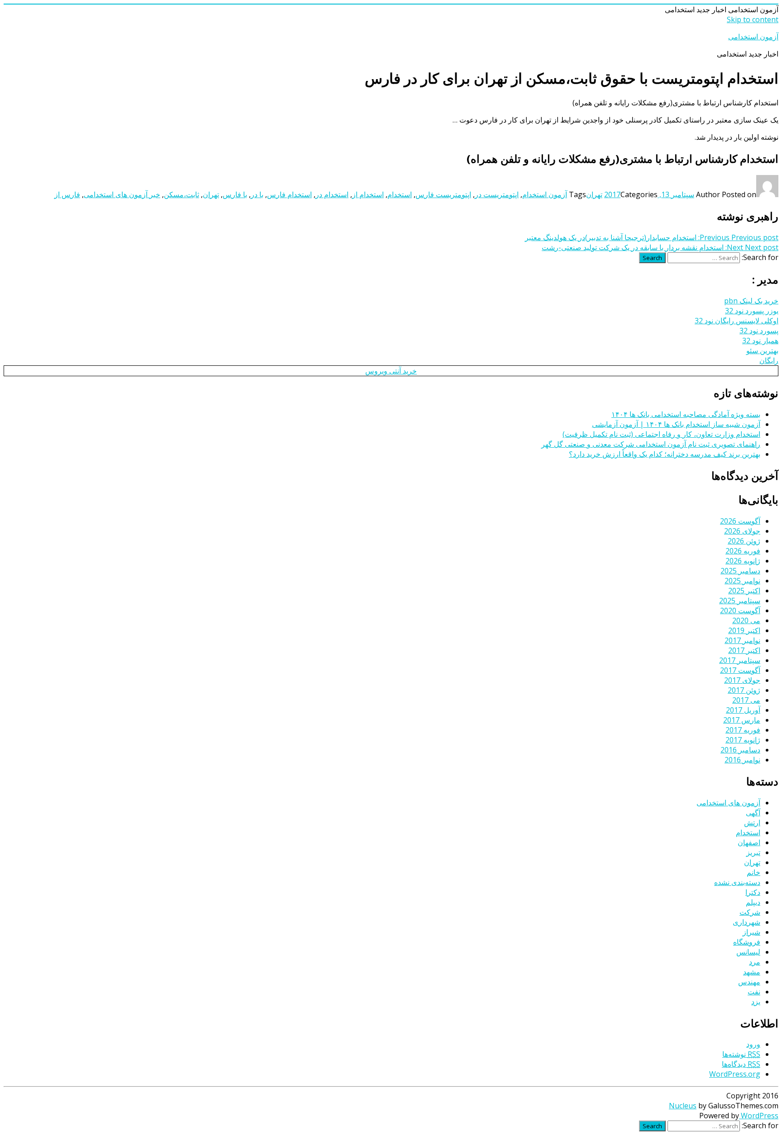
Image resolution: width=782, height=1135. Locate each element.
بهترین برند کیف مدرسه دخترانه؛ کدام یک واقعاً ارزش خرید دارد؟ (664, 454)
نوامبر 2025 (742, 581)
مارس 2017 (741, 720)
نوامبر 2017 (742, 640)
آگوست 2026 (740, 521)
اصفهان (749, 842)
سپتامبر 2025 (739, 600)
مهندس (749, 982)
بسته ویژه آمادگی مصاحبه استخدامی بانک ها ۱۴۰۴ (685, 414)
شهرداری (746, 922)
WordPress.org (734, 1074)
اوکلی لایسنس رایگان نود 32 (736, 321)
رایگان (768, 360)
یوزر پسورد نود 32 (751, 311)
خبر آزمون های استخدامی (122, 194)
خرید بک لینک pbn (751, 301)
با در (257, 194)
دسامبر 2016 (740, 750)
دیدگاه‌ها (741, 1064)
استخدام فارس (289, 194)
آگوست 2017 (740, 670)
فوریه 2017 (742, 730)
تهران (594, 194)
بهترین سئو (762, 350)
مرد (754, 962)
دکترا (752, 892)
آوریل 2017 (743, 710)
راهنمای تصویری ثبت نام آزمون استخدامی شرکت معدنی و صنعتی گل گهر (650, 444)
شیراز (751, 932)
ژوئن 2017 (744, 690)
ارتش (752, 823)
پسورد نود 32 (758, 331)
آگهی (753, 813)
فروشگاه (746, 942)
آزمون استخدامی (753, 37)
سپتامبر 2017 (739, 660)
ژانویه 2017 (742, 740)
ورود (753, 1044)
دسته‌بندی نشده (737, 882)
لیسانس (748, 952)
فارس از (67, 194)
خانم (753, 872)
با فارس (235, 194)
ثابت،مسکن (181, 194)
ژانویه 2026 (742, 561)
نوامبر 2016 (742, 760)
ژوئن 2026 (744, 541)
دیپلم (753, 902)
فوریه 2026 (742, 551)
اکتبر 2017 (744, 650)
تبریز (753, 852)
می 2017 (746, 700)
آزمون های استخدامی (728, 803)
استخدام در (331, 194)
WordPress (758, 1116)
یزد (755, 1002)
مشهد (751, 972)
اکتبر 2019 (744, 630)
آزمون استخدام (544, 194)
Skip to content (752, 19)
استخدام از (368, 194)
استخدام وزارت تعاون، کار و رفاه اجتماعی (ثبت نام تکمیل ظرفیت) (661, 434)
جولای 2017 (742, 680)
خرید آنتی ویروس (391, 371)
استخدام (399, 194)
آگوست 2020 (740, 610)
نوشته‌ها (741, 1054)
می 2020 (746, 620)
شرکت (749, 912)
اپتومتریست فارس (443, 194)
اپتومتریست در (497, 194)
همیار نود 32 (760, 340)
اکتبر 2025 (744, 591)
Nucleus (682, 1106)
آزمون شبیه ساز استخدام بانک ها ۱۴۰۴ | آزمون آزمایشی (676, 424)
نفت (754, 992)
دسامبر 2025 (740, 571)
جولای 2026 (742, 531)
